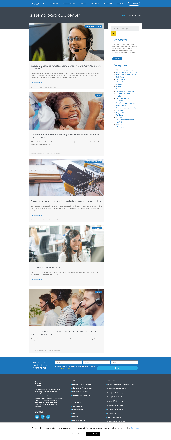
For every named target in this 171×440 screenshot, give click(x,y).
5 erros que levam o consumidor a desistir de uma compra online (66, 201)
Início (123, 15)
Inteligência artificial (123, 94)
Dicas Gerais (121, 79)
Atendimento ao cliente (124, 70)
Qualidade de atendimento (126, 108)
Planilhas (119, 101)
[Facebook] (43, 417)
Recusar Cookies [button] (78, 434)
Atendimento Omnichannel (126, 75)
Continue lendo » (36, 82)
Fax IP (118, 86)
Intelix (118, 96)
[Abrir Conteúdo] (111, 4)
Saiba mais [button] (135, 428)
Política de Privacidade (68, 369)
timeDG (119, 117)
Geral (118, 89)
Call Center (120, 77)
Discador (119, 82)
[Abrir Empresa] (123, 4)
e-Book (119, 84)
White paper (120, 127)
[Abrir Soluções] (57, 4)
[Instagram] (48, 417)
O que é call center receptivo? (47, 267)
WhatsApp (120, 124)
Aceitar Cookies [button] (93, 434)
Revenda (119, 110)
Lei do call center (122, 98)
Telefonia (119, 115)
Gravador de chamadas (125, 91)
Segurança (120, 113)
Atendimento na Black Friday (127, 72)
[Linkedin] (37, 417)
